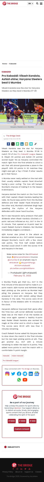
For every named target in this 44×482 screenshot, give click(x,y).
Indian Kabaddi (17, 356)
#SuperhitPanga (28, 263)
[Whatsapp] (17, 144)
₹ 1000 (33, 421)
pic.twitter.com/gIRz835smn (22, 268)
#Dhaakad (33, 254)
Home (4, 64)
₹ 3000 (22, 421)
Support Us (29, 472)
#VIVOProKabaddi (22, 265)
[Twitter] (13, 144)
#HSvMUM (13, 263)
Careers (38, 472)
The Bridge (25, 369)
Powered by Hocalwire (29, 476)
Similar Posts (14, 447)
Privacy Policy (7, 472)
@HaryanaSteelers (22, 257)
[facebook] (8, 144)
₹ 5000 (12, 421)
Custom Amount (22, 429)
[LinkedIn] (22, 144)
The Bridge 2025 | (13, 476)
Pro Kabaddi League (26, 154)
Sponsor (18, 408)
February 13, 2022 (22, 275)
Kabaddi (6, 71)
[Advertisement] (22, 36)
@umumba (12, 260)
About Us (18, 472)
